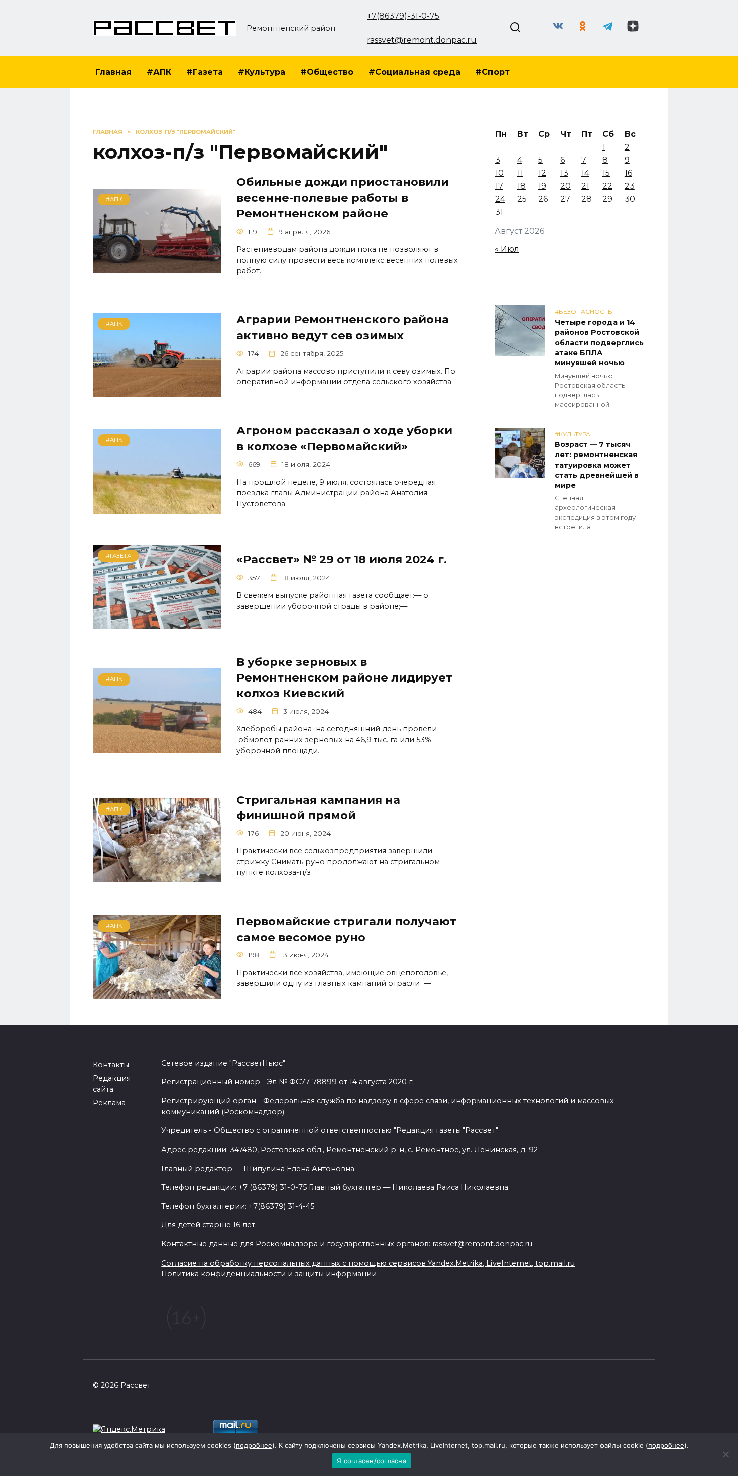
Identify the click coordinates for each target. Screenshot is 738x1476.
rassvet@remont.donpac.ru (422, 40)
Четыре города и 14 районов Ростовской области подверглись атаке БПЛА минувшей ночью (599, 343)
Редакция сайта (112, 1084)
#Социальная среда (414, 72)
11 (520, 173)
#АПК (159, 72)
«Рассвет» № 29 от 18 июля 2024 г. (341, 559)
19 (542, 186)
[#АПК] (157, 267)
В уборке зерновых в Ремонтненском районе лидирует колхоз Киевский (344, 678)
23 (630, 186)
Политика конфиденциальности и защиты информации (269, 1273)
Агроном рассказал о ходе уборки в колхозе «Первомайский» (344, 438)
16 (628, 173)
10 (499, 173)
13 (564, 173)
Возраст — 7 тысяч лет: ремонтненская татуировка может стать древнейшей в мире (597, 465)
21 (585, 186)
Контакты (111, 1064)
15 (606, 173)
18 (521, 186)
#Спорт (492, 72)
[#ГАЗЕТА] (157, 623)
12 (542, 173)
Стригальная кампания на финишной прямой (318, 807)
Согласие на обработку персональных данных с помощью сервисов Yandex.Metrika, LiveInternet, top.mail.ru (368, 1263)
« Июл (507, 249)
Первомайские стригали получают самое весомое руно (346, 929)
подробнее (254, 1445)
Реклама (109, 1102)
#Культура (261, 72)
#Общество (326, 72)
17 (499, 186)
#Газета (204, 72)
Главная (113, 72)
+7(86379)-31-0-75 (403, 16)
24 (500, 199)
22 (607, 186)
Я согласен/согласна (371, 1461)
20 (565, 186)
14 (585, 173)
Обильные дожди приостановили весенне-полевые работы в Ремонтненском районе (342, 198)
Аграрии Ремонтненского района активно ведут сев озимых (342, 328)
